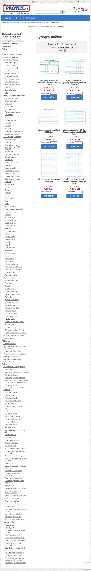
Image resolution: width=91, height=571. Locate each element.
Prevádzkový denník (12, 535)
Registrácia (85, 2)
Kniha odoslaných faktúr (14, 419)
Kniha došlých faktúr (12, 416)
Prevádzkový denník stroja (15, 538)
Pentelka (8, 193)
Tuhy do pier (9, 198)
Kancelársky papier (12, 68)
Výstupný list (9, 485)
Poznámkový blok (11, 76)
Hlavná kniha (10, 395)
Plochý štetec (10, 237)
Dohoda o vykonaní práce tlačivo (14, 482)
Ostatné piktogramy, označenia (14, 354)
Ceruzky (8, 190)
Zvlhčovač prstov (11, 162)
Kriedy (7, 256)
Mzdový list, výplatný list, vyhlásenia (14, 474)
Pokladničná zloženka (13, 401)
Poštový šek (9, 528)
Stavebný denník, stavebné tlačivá (15, 549)
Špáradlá (8, 297)
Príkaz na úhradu (11, 398)
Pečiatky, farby (9, 319)
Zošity (7, 71)
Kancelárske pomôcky (12, 137)
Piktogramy (6, 46)
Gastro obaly (9, 289)
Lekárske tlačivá (11, 506)
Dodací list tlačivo (11, 443)
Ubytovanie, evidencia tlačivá (15, 563)
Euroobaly (8, 104)
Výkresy (8, 228)
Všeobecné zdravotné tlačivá (15, 504)
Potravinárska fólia (12, 308)
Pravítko (8, 142)
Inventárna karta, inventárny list (15, 407)
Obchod (8, 18)
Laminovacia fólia (11, 134)
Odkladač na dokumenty (14, 131)
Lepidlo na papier (11, 313)
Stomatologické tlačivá (13, 517)
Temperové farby (11, 239)
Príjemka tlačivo (11, 425)
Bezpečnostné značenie (12, 351)
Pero (7, 187)
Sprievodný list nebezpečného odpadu (16, 531)
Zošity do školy (10, 223)
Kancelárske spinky (12, 171)
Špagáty (8, 283)
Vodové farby (10, 217)
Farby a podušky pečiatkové (15, 333)
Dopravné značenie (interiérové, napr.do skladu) (15, 347)
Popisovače (9, 184)
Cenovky (8, 87)
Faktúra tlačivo (10, 435)
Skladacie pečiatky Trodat (14, 330)
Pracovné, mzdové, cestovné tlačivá (14, 467)
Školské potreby (9, 338)
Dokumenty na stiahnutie (57, 2)
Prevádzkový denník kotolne (15, 541)
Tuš (6, 201)
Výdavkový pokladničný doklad (16, 372)
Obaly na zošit (10, 106)
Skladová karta (10, 403)
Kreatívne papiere (11, 63)
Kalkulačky (9, 160)
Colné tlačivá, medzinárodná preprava (15, 459)
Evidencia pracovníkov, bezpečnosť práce (13, 492)
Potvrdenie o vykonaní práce (15, 448)
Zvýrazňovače (10, 206)
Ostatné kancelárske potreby (13, 335)
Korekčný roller (10, 139)
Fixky (7, 204)
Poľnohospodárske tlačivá (14, 553)
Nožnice (8, 165)
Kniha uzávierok (11, 385)
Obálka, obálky (10, 65)
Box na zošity (10, 272)
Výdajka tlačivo (10, 427)
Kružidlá (8, 182)
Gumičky (8, 286)
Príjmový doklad (11, 369)
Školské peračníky (12, 264)
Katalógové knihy (11, 98)
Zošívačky (9, 151)
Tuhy (7, 195)
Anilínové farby (10, 220)
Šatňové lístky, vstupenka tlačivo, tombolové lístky (14, 559)
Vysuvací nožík (10, 168)
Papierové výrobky (10, 60)
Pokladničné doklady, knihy (14, 367)
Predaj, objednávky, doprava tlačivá (14, 431)
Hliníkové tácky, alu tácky (14, 294)
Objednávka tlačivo (12, 440)
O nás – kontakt (74, 2)
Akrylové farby (10, 253)
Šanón (7, 117)
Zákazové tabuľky (9, 344)
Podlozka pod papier (12, 112)
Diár (6, 93)
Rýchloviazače (10, 109)
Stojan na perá (10, 157)
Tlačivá (16, 22)
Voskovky (8, 212)
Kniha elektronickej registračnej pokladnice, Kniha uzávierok (16, 381)
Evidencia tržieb (11, 414)
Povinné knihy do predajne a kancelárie (15, 452)
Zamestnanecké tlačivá (13, 514)
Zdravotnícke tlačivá (11, 498)
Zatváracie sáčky (11, 302)
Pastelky (8, 242)
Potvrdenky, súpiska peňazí (15, 378)
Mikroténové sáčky (12, 280)
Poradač (8, 128)
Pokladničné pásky (12, 82)
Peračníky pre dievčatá (13, 267)
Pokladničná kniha (11, 375)
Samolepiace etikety (12, 85)
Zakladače (9, 115)
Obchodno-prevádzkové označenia (12, 360)
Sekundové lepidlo (11, 316)
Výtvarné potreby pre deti (13, 209)
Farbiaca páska (10, 324)
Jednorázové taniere (12, 292)
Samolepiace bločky (12, 79)
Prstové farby (10, 259)
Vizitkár (8, 126)
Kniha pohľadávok (11, 422)
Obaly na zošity (10, 226)
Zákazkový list (10, 446)
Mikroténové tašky (12, 300)
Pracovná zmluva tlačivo (14, 478)
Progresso (9, 250)
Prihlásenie (30, 18)
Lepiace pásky (10, 311)
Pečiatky (8, 327)
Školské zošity (10, 73)
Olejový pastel (10, 248)
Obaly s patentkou (11, 101)
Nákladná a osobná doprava (15, 456)
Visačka (8, 123)
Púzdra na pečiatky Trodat (14, 322)
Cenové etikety (10, 90)
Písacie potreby (9, 173)
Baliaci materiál (9, 278)
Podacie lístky (10, 525)
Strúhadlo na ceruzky (13, 179)
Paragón (8, 437)
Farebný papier (10, 231)
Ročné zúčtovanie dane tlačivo (16, 496)
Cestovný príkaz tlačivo (13, 471)
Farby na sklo (10, 261)
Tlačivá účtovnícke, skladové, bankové (34, 22)
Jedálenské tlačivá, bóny (14, 555)
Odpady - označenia (10, 357)
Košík (18, 18)
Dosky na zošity (11, 275)
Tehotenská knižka (12, 501)
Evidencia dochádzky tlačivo (15, 488)
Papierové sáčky (11, 305)
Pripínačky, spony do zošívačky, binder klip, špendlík (13, 147)
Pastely (8, 245)
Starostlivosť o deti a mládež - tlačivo (16, 510)
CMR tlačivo (9, 463)
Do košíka (49, 97)
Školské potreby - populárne (13, 41)
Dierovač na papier (12, 154)
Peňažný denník (11, 392)
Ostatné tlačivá (9, 522)
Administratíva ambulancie (14, 519)
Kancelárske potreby (10, 44)
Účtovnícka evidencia (13, 411)
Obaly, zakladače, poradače (14, 95)
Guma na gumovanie (12, 176)
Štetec (7, 234)
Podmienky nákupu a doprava (36, 2)
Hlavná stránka (7, 22)
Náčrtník (8, 215)
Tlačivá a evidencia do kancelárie (13, 544)
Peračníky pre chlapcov (13, 270)
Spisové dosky (10, 120)
